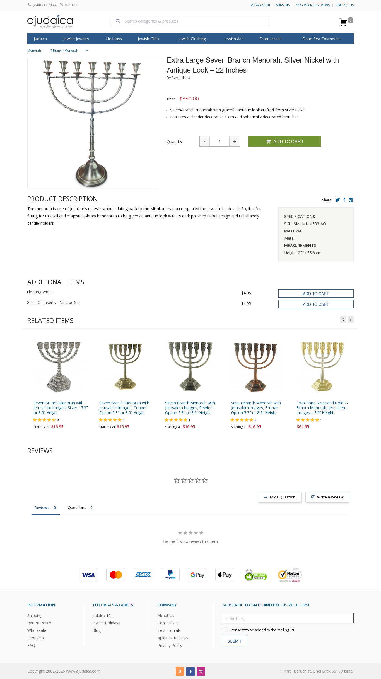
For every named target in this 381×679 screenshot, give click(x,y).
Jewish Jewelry (76, 38)
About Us (166, 615)
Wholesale (36, 630)
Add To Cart (288, 141)
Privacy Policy (170, 645)
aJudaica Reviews (173, 637)
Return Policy (39, 622)
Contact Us (345, 5)
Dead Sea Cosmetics (321, 38)
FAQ (31, 645)
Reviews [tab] (41, 507)
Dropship (35, 637)
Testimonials (169, 630)
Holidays (114, 38)
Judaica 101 (102, 615)
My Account (260, 5)
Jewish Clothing (192, 38)
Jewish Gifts (148, 38)
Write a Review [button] (330, 497)
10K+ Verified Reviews (313, 5)
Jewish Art (234, 38)
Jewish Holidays (106, 622)
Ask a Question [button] (282, 497)
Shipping (283, 5)
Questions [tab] (77, 507)
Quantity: (175, 141)
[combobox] (190, 21)
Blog (96, 630)
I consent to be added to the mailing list (262, 629)
